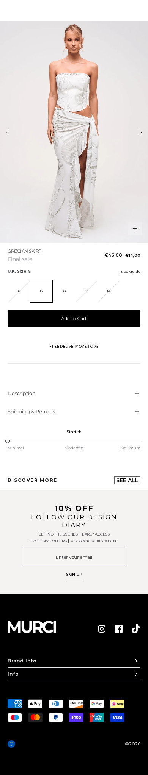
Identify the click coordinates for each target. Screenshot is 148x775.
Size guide (130, 271)
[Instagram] (101, 628)
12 (86, 291)
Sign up (74, 574)
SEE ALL (127, 480)
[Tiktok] (136, 629)
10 (64, 291)
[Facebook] (118, 628)
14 (108, 291)
